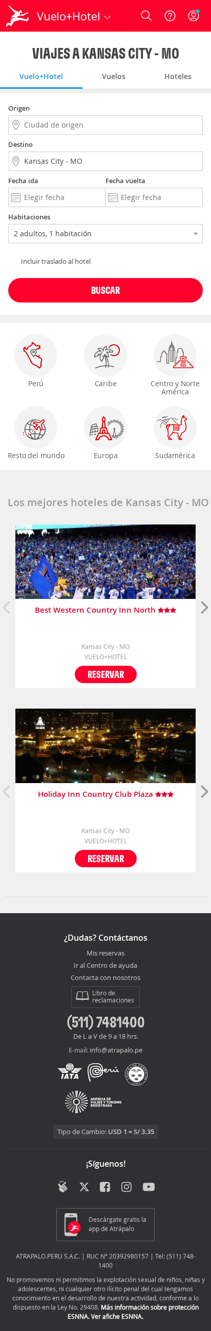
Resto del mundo (36, 455)
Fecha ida (23, 180)
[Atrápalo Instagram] (127, 1188)
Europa (106, 455)
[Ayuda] (170, 16)
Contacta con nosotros (105, 978)
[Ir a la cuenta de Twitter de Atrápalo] (84, 1188)
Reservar (106, 674)
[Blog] (63, 1187)
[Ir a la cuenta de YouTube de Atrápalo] (149, 1188)
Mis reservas (105, 953)
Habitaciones (29, 216)
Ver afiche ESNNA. (117, 1316)
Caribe (106, 383)
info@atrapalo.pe (116, 1049)
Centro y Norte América (175, 387)
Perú (36, 383)
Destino (20, 144)
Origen (19, 108)
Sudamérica (175, 455)
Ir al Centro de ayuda (105, 966)
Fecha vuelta (125, 180)
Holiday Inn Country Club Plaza (96, 794)
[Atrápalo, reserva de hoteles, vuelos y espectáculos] (17, 16)
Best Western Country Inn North (96, 610)
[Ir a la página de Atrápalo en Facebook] (106, 1188)
